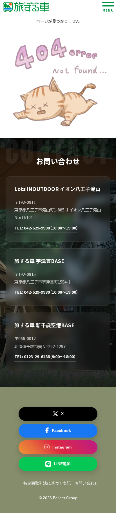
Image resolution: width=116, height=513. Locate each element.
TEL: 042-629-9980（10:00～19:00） (46, 228)
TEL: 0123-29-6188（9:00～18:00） (45, 356)
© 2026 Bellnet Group (58, 498)
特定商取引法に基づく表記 (47, 483)
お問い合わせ (86, 483)
